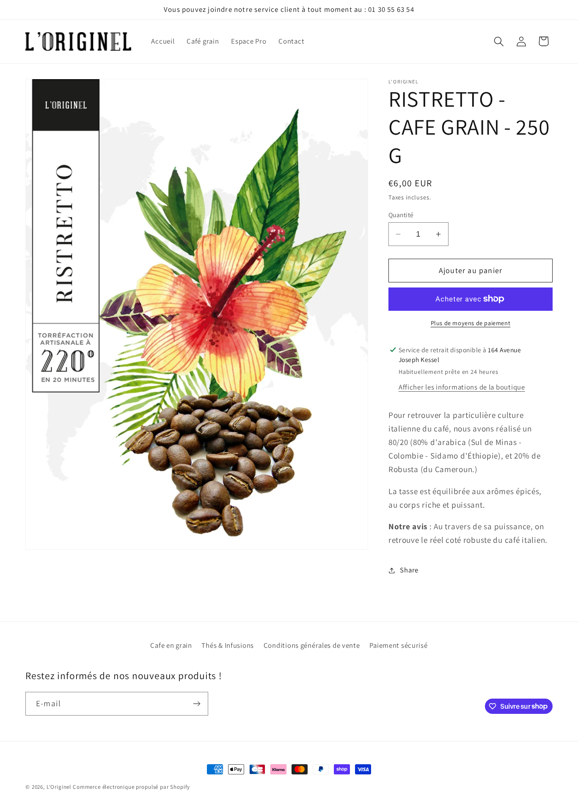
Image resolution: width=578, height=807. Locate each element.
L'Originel (59, 786)
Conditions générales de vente (312, 645)
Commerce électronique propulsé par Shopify (131, 786)
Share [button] (409, 570)
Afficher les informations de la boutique (462, 387)
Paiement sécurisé (398, 645)
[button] (498, 41)
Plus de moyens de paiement (471, 323)
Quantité (401, 214)
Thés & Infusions (227, 645)
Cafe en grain (171, 645)
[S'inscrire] (196, 704)
